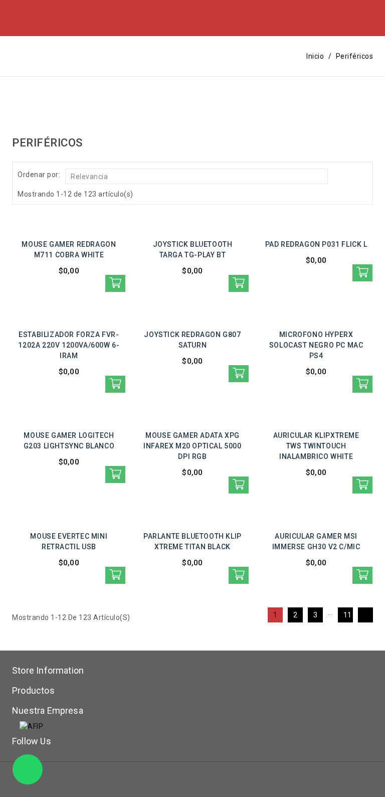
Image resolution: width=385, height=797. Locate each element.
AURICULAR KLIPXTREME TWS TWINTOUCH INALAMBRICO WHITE (316, 445)
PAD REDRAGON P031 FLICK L (316, 244)
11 (347, 615)
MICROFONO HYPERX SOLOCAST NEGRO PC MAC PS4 (316, 345)
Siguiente (367, 613)
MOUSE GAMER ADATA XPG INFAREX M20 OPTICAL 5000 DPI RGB (192, 445)
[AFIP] (31, 726)
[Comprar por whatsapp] (115, 283)
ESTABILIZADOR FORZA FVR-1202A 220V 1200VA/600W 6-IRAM (68, 345)
